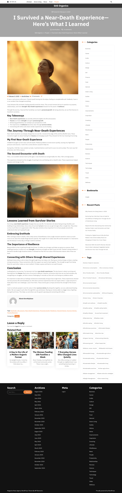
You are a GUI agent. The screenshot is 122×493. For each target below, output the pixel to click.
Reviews (87, 154)
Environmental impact (90, 283)
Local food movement (102, 313)
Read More (18, 340)
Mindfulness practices (90, 328)
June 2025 (38, 438)
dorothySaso (25, 96)
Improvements (89, 111)
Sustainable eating (89, 358)
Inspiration (88, 115)
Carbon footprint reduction (91, 263)
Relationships (89, 149)
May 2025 (38, 441)
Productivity (88, 144)
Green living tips (98, 298)
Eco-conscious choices (106, 268)
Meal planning (88, 318)
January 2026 (39, 415)
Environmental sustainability (92, 293)
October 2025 (39, 425)
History (87, 101)
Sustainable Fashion (103, 358)
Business (87, 48)
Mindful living (99, 323)
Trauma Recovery (12, 313)
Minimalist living (88, 333)
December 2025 (39, 418)
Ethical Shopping (108, 293)
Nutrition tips (99, 333)
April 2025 (38, 445)
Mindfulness (88, 130)
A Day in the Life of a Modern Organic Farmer (18, 354)
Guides (87, 96)
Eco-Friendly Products (90, 278)
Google (87, 197)
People (56, 2)
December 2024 (39, 458)
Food (50, 2)
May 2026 (38, 401)
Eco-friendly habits (89, 273)
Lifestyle (29, 2)
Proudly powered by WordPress (105, 491)
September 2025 (40, 428)
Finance (87, 77)
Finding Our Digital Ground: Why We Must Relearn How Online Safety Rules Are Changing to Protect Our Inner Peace (97, 237)
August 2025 (38, 431)
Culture (87, 63)
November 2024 (39, 461)
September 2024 (40, 468)
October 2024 (39, 465)
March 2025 (38, 448)
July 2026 (38, 395)
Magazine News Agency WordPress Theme (20, 491)
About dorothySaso (26, 298)
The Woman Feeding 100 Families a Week (43, 354)
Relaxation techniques (106, 348)
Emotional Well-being (105, 278)
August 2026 (38, 391)
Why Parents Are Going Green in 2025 (96, 211)
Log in (63, 391)
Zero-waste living (103, 378)
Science (87, 158)
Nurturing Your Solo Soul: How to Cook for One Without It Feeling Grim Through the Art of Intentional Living (98, 218)
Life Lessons (21, 311)
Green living (87, 298)
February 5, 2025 (14, 96)
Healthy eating (88, 308)
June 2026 (38, 398)
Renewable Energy (89, 353)
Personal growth (45, 311)
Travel (87, 173)
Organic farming (88, 338)
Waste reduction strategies (105, 373)
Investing (88, 120)
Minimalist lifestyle (104, 328)
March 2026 (38, 408)
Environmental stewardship (91, 288)
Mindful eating (88, 323)
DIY (86, 72)
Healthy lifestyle (88, 313)
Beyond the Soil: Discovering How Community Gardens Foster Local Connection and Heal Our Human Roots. (98, 228)
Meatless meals (99, 318)
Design (87, 68)
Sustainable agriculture (104, 353)
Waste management (89, 373)
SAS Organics (61, 5)
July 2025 (38, 435)
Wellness (87, 182)
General (87, 87)
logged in (17, 326)
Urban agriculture (104, 368)
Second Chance (61, 311)
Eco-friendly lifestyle (103, 273)
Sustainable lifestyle (89, 363)
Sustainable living (103, 363)
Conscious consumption (90, 268)
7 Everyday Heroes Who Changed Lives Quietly (67, 354)
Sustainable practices (90, 368)
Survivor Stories (72, 311)
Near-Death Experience (32, 311)
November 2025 (39, 421)
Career (87, 53)
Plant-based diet (100, 343)
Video (87, 177)
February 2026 (39, 411)
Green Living (37, 2)
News (45, 2)
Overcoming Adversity (102, 338)
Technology (88, 168)
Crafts (87, 58)
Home (87, 106)
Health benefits (102, 303)
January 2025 (39, 455)
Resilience (53, 311)
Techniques (88, 163)
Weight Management (89, 378)
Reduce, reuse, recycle (90, 348)
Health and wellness (89, 303)
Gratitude (14, 311)
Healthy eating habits (101, 308)
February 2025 (39, 451)
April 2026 (38, 405)
